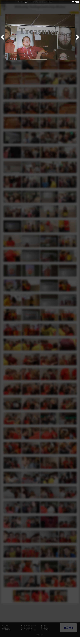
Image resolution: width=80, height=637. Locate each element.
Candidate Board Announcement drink (42, 2)
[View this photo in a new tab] (76, 2)
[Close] (78, 2)
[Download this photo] (73, 2)
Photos (19, 2)
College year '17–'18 (27, 2)
